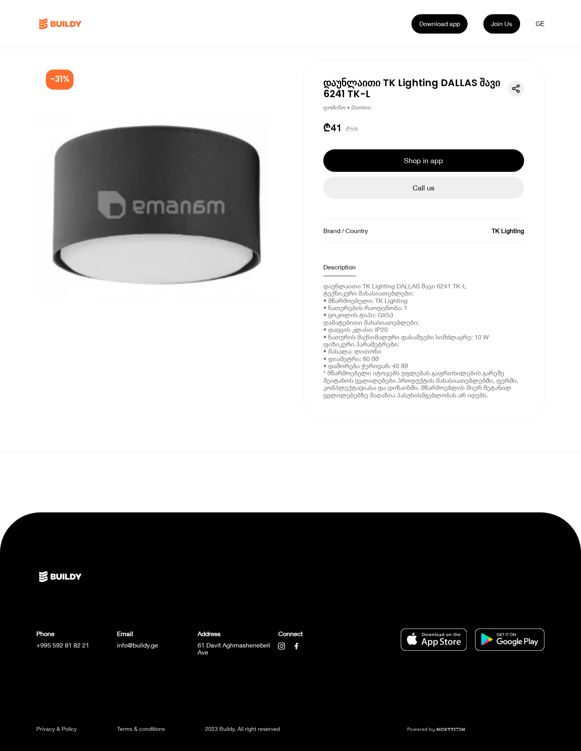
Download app (439, 23)
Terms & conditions (141, 728)
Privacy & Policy (56, 728)
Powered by (421, 729)
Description (339, 267)
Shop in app (423, 160)
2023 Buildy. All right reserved (242, 728)
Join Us (501, 23)
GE (540, 23)
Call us (423, 187)
